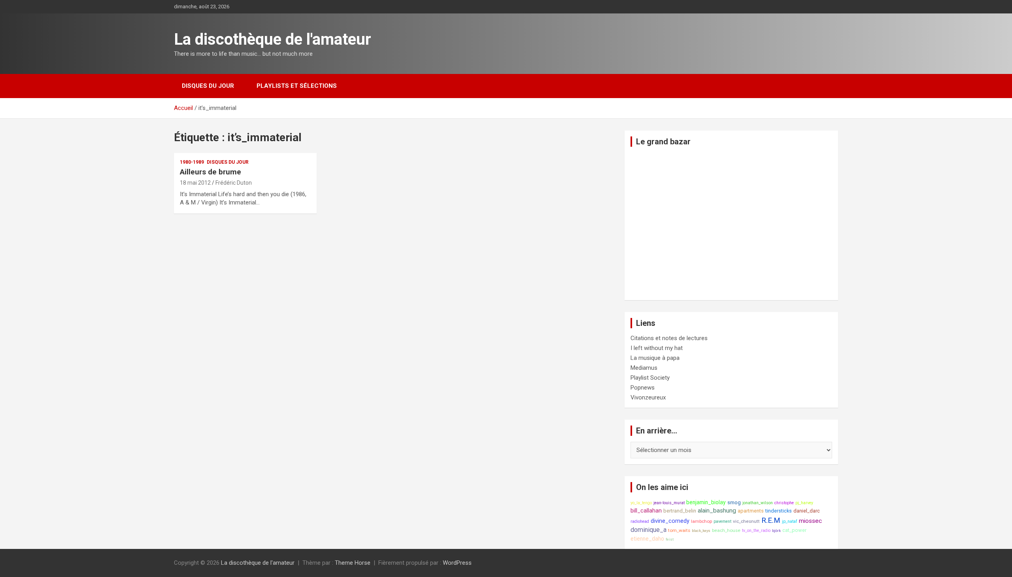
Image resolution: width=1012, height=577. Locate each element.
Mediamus (644, 367)
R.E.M (770, 520)
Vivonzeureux (648, 397)
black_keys (701, 530)
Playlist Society (650, 377)
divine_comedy (670, 521)
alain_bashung (717, 510)
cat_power (794, 530)
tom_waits (679, 530)
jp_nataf (789, 521)
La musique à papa (655, 357)
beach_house (726, 530)
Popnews (643, 387)
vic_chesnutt (746, 521)
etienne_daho (647, 538)
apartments (751, 511)
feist (670, 539)
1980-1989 (192, 162)
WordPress (457, 562)
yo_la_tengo (641, 502)
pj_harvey (804, 502)
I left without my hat (657, 348)
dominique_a (648, 529)
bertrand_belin (679, 511)
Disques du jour (208, 85)
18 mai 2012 (195, 183)
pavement (722, 521)
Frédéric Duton (233, 183)
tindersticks (778, 511)
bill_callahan (646, 510)
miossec (810, 520)
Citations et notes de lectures (669, 338)
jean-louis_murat (669, 502)
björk (776, 530)
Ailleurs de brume (210, 171)
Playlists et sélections (297, 85)
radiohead (640, 521)
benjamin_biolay (706, 502)
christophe (784, 502)
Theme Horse (352, 562)
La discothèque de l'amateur (272, 39)
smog (734, 502)
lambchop (701, 521)
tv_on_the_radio (756, 530)
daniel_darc (806, 511)
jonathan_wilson (757, 502)
